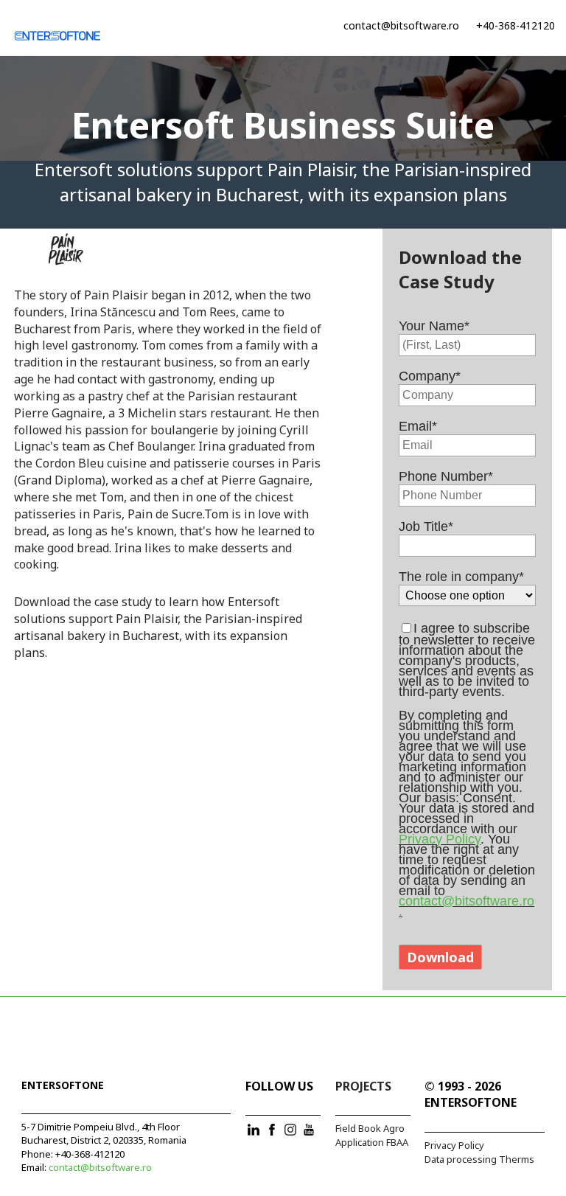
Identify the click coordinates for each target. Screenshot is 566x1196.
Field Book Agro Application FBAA (371, 1135)
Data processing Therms (479, 1159)
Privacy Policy (440, 839)
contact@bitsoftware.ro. (466, 906)
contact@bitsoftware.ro (401, 25)
